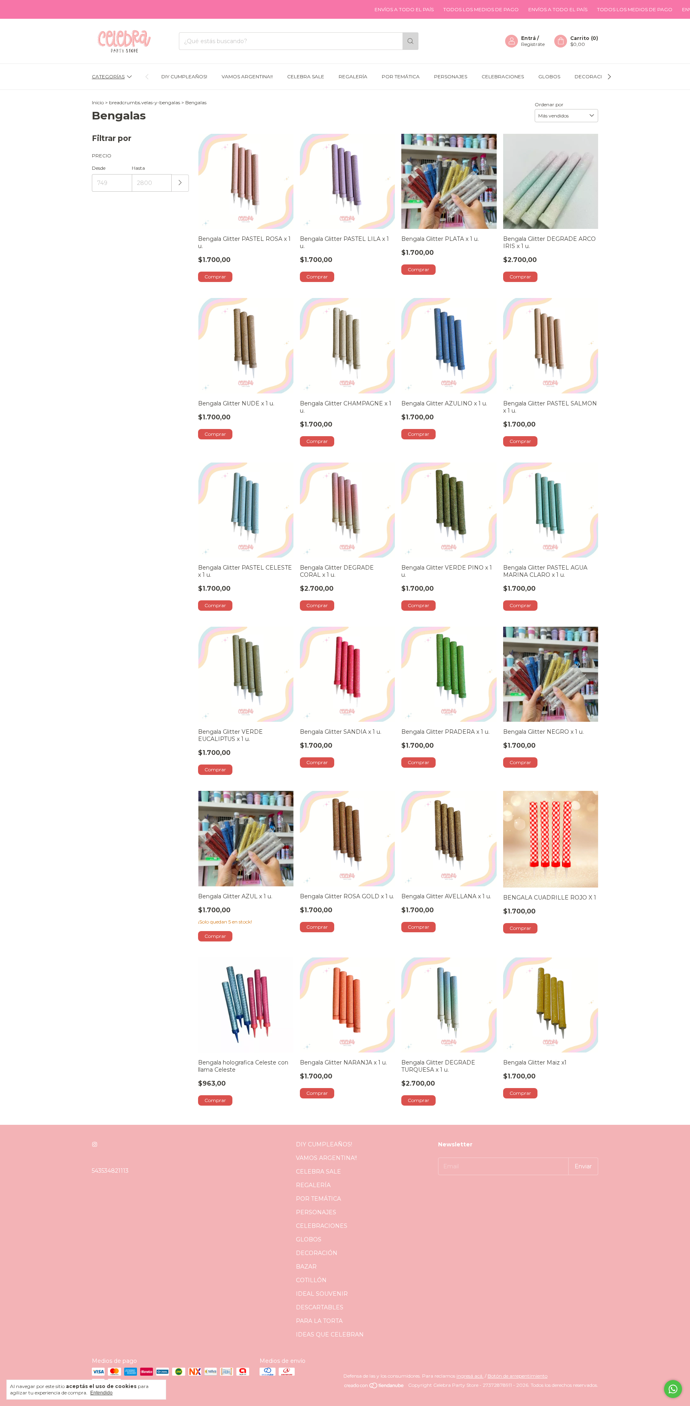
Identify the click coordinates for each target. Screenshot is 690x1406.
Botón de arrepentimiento (517, 1376)
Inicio (98, 102)
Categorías (108, 76)
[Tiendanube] (374, 1387)
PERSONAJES (450, 76)
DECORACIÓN (592, 76)
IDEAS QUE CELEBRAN (330, 1334)
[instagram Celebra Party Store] (94, 1144)
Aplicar (180, 183)
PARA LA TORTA (319, 1321)
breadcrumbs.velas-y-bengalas (144, 102)
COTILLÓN (311, 1280)
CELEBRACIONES (503, 76)
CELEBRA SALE (305, 76)
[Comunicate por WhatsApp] (673, 1389)
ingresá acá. (470, 1376)
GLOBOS (549, 76)
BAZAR (306, 1266)
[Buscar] (410, 41)
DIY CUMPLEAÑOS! (184, 76)
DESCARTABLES (319, 1307)
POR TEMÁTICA (401, 76)
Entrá (528, 38)
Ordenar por (549, 104)
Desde (98, 168)
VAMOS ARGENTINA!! (247, 76)
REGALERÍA (353, 76)
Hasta (138, 168)
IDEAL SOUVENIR (322, 1293)
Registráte (533, 44)
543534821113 (110, 1170)
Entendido (101, 1393)
